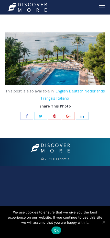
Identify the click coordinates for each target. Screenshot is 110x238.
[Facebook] (26, 116)
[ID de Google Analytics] (68, 116)
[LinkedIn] (82, 116)
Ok (56, 230)
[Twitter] (40, 116)
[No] (103, 221)
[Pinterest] (54, 116)
